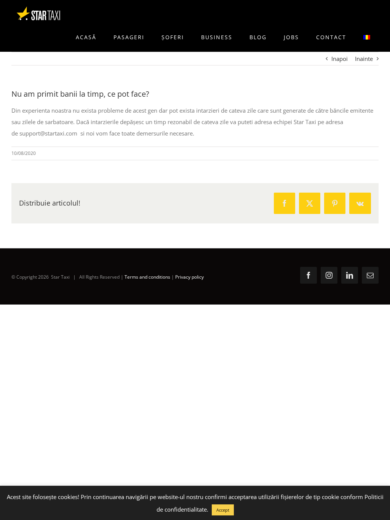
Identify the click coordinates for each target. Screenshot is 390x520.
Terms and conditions (147, 277)
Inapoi (339, 58)
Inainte (364, 58)
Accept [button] (222, 510)
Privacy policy (189, 277)
